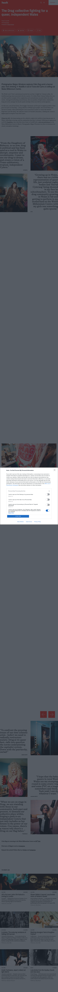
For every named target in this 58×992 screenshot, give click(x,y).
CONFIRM (18, 516)
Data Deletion (20, 521)
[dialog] (29, 496)
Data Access (29, 521)
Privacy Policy (37, 521)
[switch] (48, 494)
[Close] (55, 470)
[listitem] (29, 491)
